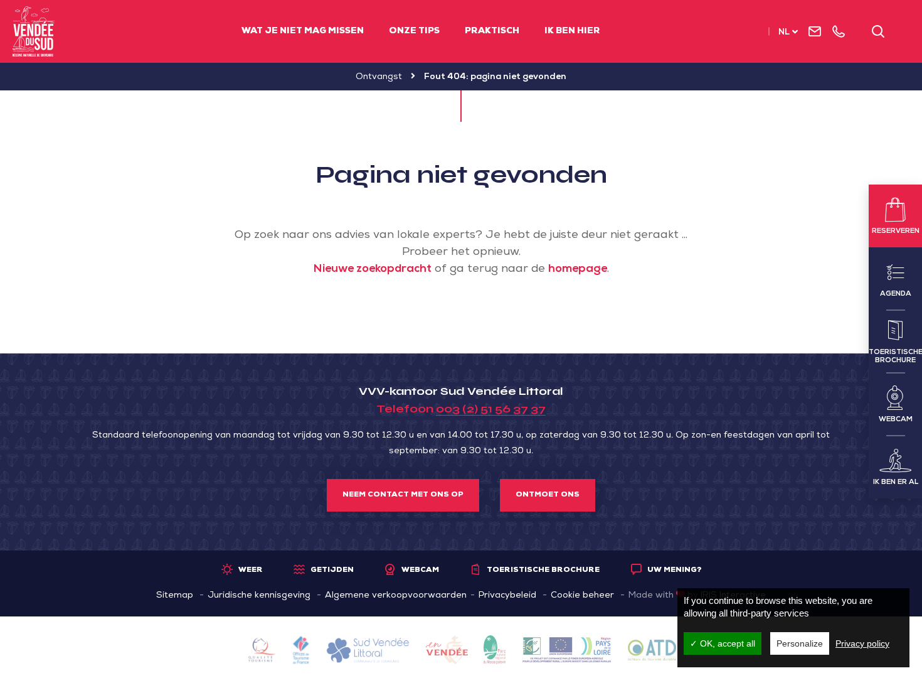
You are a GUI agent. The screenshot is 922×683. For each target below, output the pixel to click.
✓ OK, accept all (722, 643)
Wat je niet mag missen (302, 31)
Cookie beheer (582, 595)
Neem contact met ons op (403, 495)
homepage (577, 269)
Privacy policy (862, 643)
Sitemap (174, 595)
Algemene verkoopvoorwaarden (396, 595)
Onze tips (414, 31)
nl (784, 33)
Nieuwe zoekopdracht (373, 269)
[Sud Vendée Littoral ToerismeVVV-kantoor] (34, 31)
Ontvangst (379, 77)
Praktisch (492, 31)
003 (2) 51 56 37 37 (491, 409)
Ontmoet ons (548, 495)
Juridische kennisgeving (259, 595)
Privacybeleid (507, 595)
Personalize (799, 643)
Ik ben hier (572, 31)
